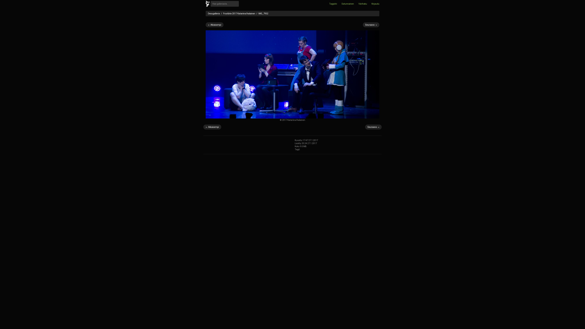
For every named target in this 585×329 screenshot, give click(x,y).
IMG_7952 (263, 13)
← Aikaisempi (214, 25)
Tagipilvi (333, 4)
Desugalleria (214, 13)
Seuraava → (371, 25)
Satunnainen (348, 4)
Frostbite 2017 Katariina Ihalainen (239, 13)
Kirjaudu (375, 4)
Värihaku (362, 4)
